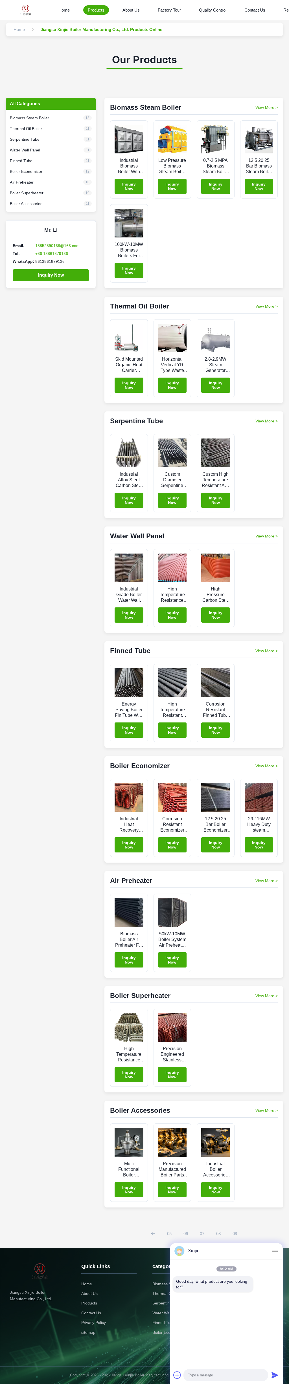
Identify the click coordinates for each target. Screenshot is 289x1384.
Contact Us (254, 10)
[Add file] (177, 1375)
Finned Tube (163, 1322)
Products (96, 10)
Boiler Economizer (168, 1332)
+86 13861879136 (51, 253)
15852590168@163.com (57, 245)
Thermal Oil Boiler (168, 1293)
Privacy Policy (93, 1322)
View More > (266, 107)
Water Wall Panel (167, 1313)
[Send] (274, 1375)
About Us (131, 10)
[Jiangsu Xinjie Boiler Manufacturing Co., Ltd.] (27, 10)
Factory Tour (169, 10)
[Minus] (275, 1251)
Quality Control (212, 10)
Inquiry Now (51, 275)
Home (64, 10)
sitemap (88, 1332)
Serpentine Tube (167, 1303)
